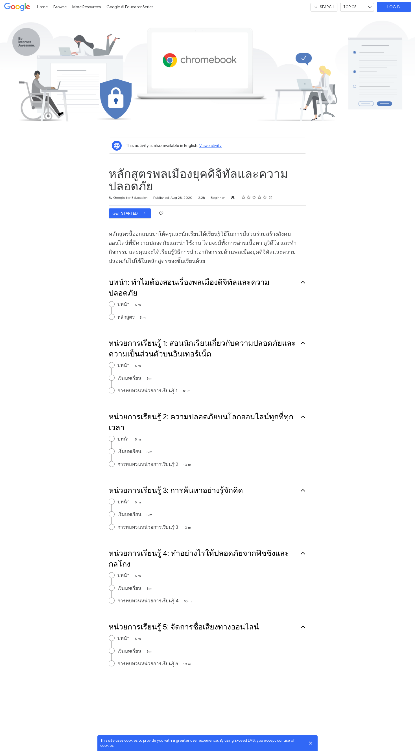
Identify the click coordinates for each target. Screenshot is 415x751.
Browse (60, 7)
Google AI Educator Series (129, 7)
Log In (394, 7)
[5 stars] (265, 197)
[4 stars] (259, 197)
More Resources (86, 7)
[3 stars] (254, 197)
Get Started (125, 213)
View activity (210, 145)
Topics (350, 7)
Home (42, 7)
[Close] (310, 743)
